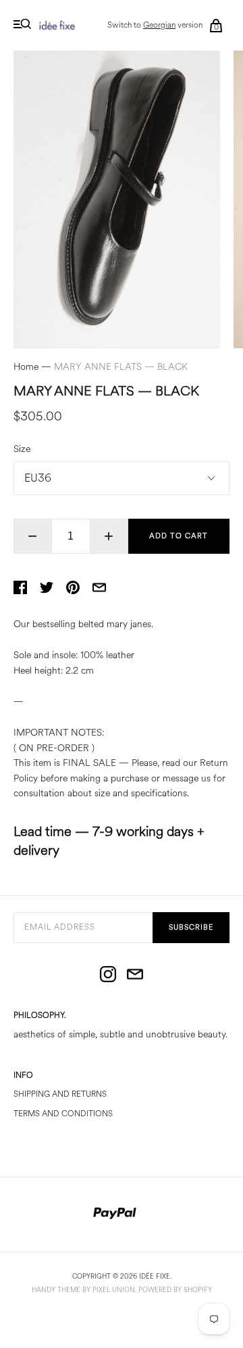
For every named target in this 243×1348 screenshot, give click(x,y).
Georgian (159, 25)
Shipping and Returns (60, 1094)
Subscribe (191, 927)
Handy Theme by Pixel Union (83, 1290)
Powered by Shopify (175, 1290)
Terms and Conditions (63, 1114)
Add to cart (178, 536)
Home (26, 366)
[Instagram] (108, 975)
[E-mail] (135, 975)
